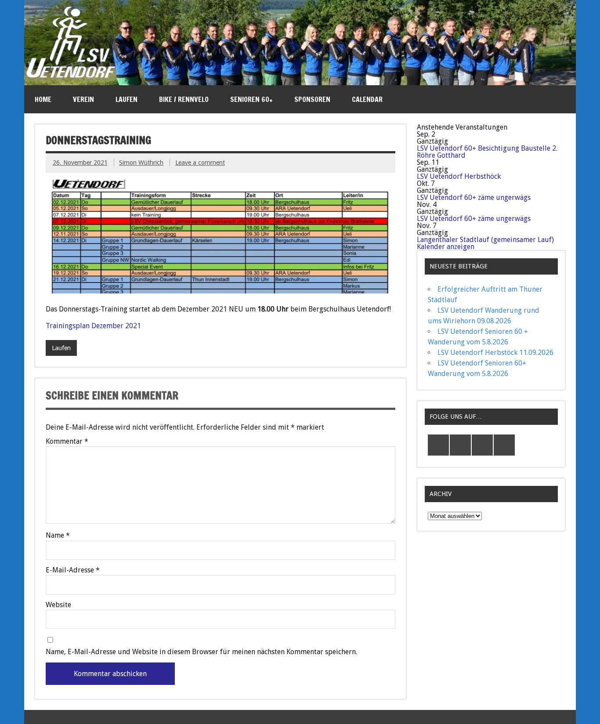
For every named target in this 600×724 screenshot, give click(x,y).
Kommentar (67, 441)
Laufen (126, 99)
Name (58, 535)
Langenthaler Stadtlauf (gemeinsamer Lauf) (485, 239)
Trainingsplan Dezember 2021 (93, 326)
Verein (83, 99)
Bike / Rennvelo (184, 99)
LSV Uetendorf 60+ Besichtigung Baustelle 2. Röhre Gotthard (487, 151)
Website (58, 604)
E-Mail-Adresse (73, 570)
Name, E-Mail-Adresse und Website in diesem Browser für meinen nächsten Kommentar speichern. (201, 651)
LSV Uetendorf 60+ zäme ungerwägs (474, 197)
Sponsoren (312, 99)
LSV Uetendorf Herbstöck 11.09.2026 (495, 352)
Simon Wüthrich (141, 162)
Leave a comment (200, 162)
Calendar (367, 99)
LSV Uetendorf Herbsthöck (459, 176)
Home (43, 99)
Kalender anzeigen (445, 247)
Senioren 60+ (251, 99)
